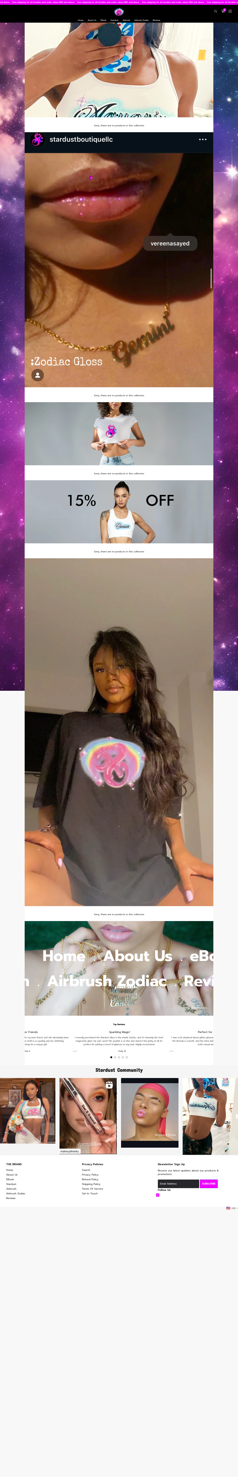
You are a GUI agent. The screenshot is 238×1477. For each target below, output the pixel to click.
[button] (27, 151)
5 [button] (127, 1220)
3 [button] (121, 278)
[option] (119, 151)
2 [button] (117, 278)
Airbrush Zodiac (107, 1143)
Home (64, 1118)
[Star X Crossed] (119, 422)
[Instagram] (157, 1358)
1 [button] (114, 278)
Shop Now (71, 151)
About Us (137, 1118)
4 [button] (125, 278)
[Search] (215, 11)
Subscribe (209, 1347)
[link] (88, 1278)
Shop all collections (195, 1170)
